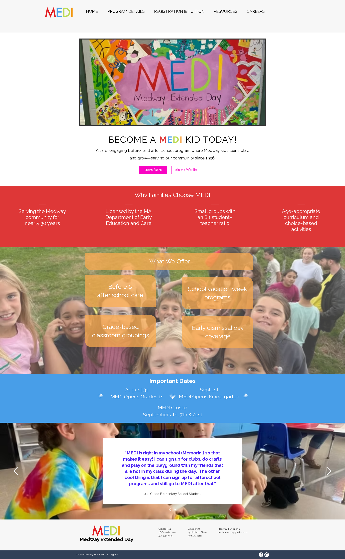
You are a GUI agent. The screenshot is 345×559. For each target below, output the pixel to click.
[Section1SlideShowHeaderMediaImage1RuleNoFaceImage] (170, 509)
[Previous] (16, 471)
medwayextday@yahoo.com (233, 532)
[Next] (329, 471)
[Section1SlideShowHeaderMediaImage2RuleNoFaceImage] (175, 510)
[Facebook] (261, 554)
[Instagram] (266, 554)
